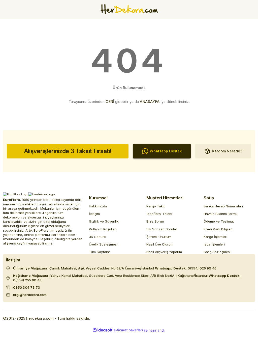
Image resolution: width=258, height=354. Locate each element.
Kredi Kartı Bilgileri (218, 229)
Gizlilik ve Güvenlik (103, 221)
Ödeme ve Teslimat (219, 221)
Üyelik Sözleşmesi (103, 244)
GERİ (110, 101)
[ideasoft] (102, 330)
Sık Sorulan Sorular (161, 229)
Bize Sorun (155, 221)
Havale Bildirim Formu (220, 214)
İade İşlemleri (214, 244)
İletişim (94, 214)
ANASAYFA (149, 101)
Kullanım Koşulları (103, 229)
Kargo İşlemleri (215, 237)
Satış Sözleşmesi (217, 252)
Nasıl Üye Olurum (159, 244)
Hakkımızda (98, 206)
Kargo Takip (156, 206)
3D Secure (97, 237)
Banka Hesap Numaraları (223, 206)
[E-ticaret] (128, 330)
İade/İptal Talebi (159, 214)
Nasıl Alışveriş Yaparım (164, 252)
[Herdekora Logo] (129, 9)
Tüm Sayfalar (99, 252)
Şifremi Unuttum (159, 237)
